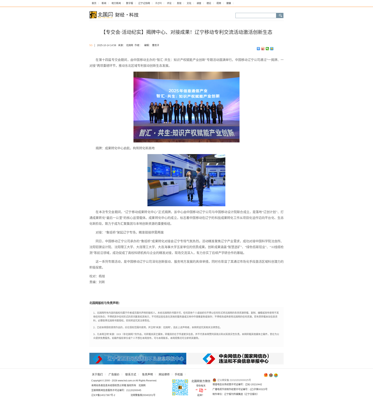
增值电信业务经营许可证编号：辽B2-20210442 (237, 384)
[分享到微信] (267, 48)
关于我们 (97, 374)
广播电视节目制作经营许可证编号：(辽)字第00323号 (240, 389)
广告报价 (114, 374)
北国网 (129, 45)
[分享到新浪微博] (263, 48)
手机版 (179, 374)
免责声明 (147, 374)
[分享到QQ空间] (272, 48)
